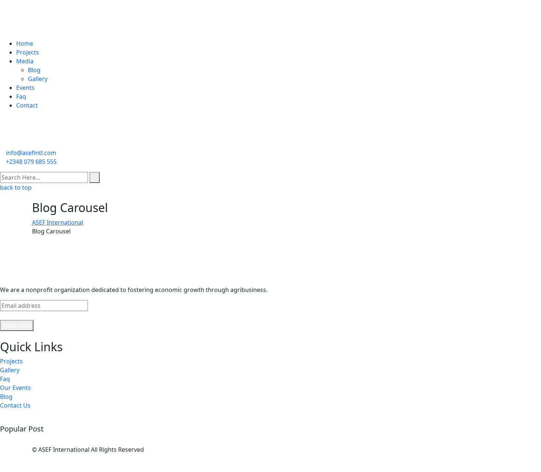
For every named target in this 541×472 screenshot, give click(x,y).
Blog (34, 70)
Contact (27, 105)
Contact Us (15, 405)
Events (25, 88)
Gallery (37, 79)
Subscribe (17, 325)
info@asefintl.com (31, 153)
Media (24, 61)
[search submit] (94, 177)
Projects (27, 52)
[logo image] (34, 136)
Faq (21, 96)
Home (24, 43)
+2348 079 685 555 (31, 162)
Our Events (15, 388)
